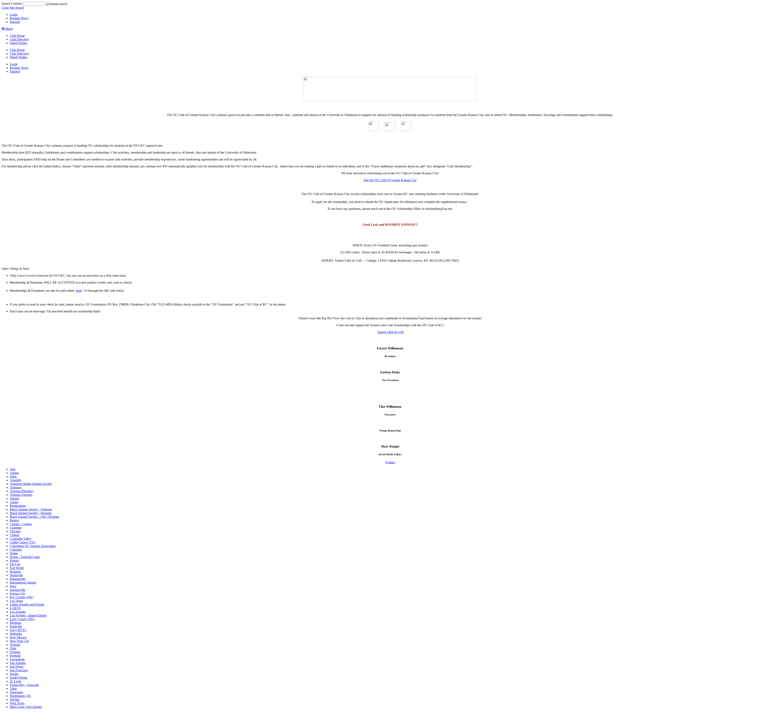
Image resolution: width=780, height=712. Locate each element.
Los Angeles (18, 611)
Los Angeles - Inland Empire (28, 615)
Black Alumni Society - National (31, 509)
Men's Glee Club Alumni (26, 707)
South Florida (18, 677)
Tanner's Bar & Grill (390, 332)
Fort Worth (17, 568)
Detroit (14, 560)
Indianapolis (17, 579)
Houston (15, 571)
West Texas (17, 703)
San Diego (16, 666)
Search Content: (12, 3)
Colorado (16, 549)
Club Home (17, 35)
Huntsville (16, 575)
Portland (15, 655)
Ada (12, 469)
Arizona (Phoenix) (22, 491)
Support (15, 22)
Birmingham (18, 505)
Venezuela (16, 692)
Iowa (13, 586)
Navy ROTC (18, 630)
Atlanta (14, 498)
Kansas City (17, 593)
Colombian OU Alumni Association (33, 546)
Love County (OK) (22, 619)
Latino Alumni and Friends (27, 604)
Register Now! (19, 18)
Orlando (15, 652)
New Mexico (18, 637)
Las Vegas (16, 601)
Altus (13, 476)
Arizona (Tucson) (21, 494)
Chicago (15, 531)
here (78, 290)
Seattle (14, 674)
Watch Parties (18, 43)
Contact (390, 462)
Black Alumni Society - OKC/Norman (34, 516)
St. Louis (15, 681)
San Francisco (19, 670)
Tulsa (13, 688)
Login (13, 14)
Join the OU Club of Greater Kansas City (390, 180)
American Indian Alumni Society (31, 484)
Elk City (15, 564)
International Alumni (23, 582)
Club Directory (19, 39)
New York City (19, 641)
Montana (15, 622)
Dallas (14, 553)
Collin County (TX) (22, 542)
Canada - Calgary (21, 524)
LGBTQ (15, 608)
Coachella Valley (20, 538)
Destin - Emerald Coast (25, 557)
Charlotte (16, 527)
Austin (14, 502)
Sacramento (17, 659)
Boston (14, 520)
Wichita (15, 699)
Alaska (14, 473)
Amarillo (15, 480)
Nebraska (16, 633)
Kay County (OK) (21, 597)
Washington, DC (20, 696)
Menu (8, 28)
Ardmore (15, 487)
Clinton (14, 535)
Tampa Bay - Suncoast (24, 685)
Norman (15, 644)
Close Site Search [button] (13, 7)
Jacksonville (17, 590)
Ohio (13, 648)
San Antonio (18, 663)
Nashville (16, 626)
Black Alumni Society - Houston (31, 513)
